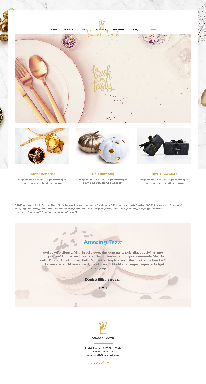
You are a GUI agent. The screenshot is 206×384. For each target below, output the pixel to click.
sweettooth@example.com (103, 355)
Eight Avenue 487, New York (103, 348)
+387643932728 (103, 351)
